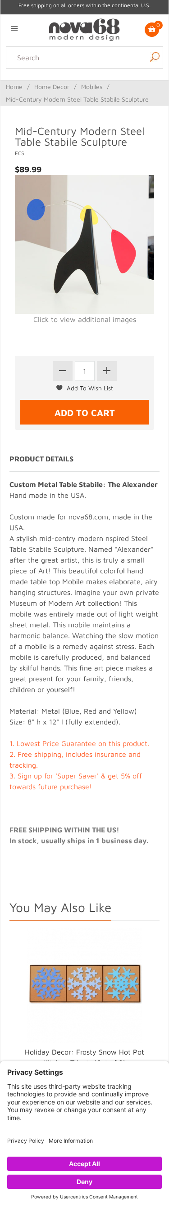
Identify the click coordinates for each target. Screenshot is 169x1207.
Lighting (16, 85)
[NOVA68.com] (84, 29)
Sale (109, 96)
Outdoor (152, 85)
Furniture (67, 96)
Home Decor (52, 85)
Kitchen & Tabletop (106, 85)
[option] (84, 1006)
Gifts (92, 96)
